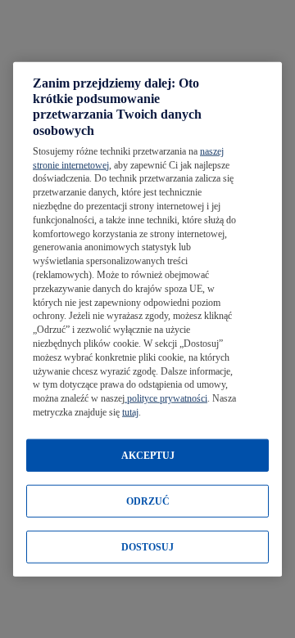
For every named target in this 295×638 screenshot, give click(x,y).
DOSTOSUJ (147, 546)
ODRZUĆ (148, 500)
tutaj (130, 412)
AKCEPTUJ (148, 455)
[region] (147, 319)
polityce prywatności (166, 398)
